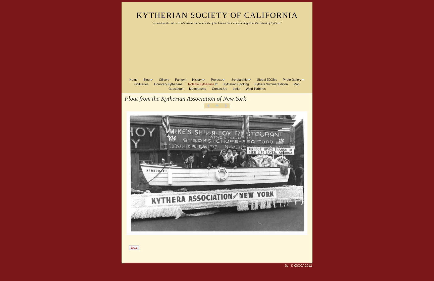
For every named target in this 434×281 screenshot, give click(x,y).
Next (226, 105)
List (217, 105)
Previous (208, 105)
